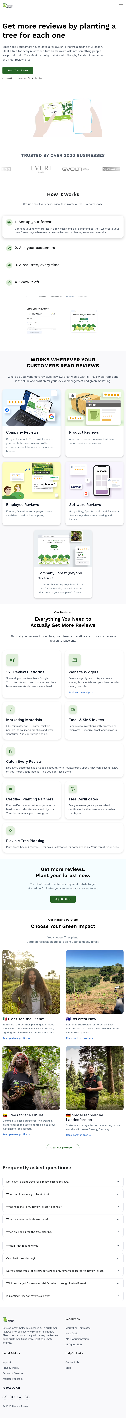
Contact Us (72, 1362)
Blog (68, 1367)
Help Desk (71, 1333)
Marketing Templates (78, 1327)
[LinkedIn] (19, 1397)
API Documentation (77, 1338)
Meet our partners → (63, 1147)
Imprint (6, 1362)
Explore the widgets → (82, 692)
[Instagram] (27, 1397)
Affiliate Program (12, 1378)
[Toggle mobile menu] (121, 5)
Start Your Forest (17, 70)
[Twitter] (12, 1397)
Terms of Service (12, 1373)
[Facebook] (4, 1397)
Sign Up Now (63, 899)
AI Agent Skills (74, 1344)
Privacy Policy (10, 1367)
